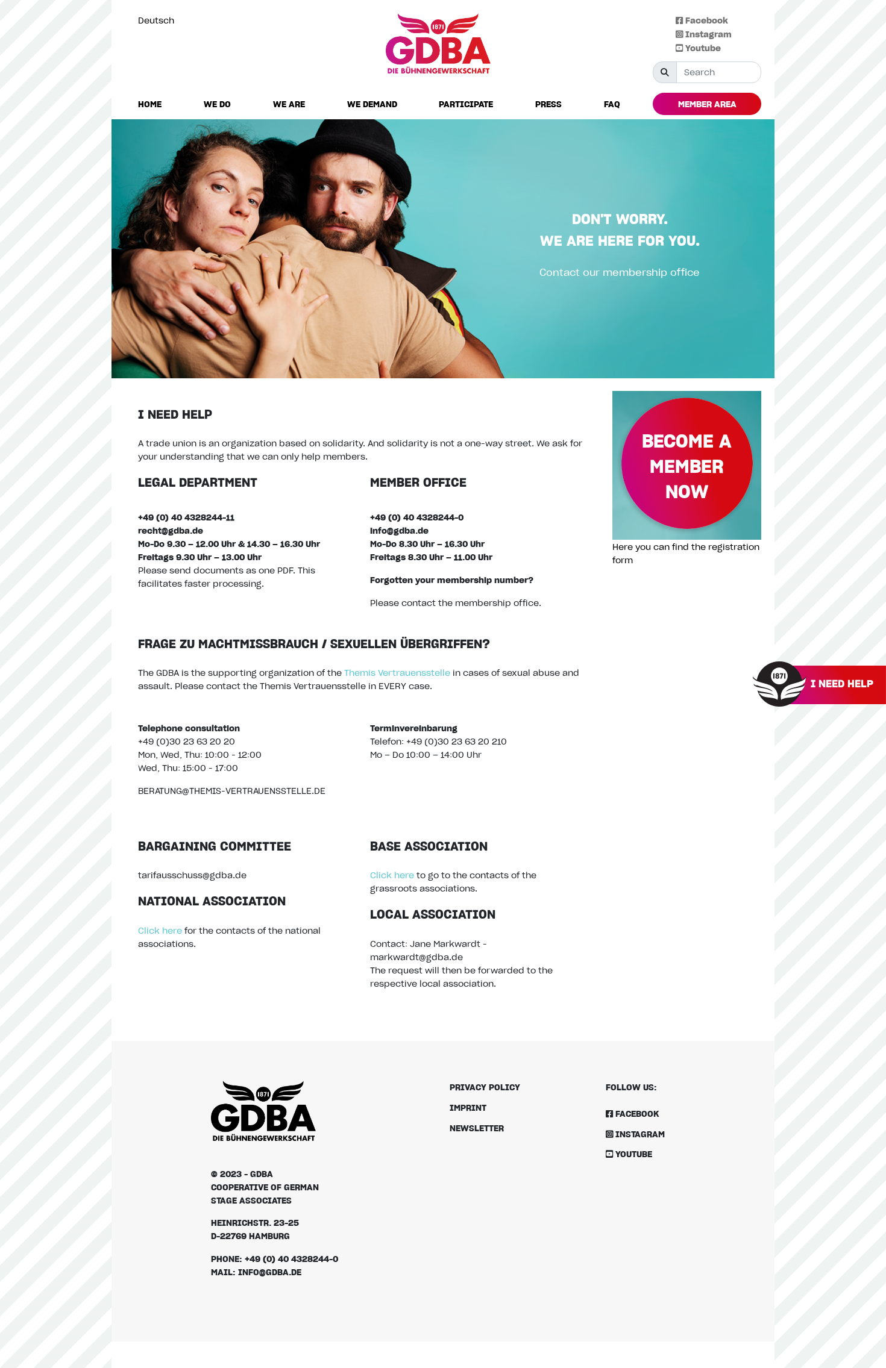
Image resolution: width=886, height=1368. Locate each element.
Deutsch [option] (156, 20)
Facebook (705, 20)
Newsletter (477, 1128)
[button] (217, 104)
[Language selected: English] (859, 1358)
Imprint (468, 1107)
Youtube (702, 48)
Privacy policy (485, 1087)
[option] (159, 20)
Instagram (707, 34)
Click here (160, 930)
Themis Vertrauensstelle (397, 672)
